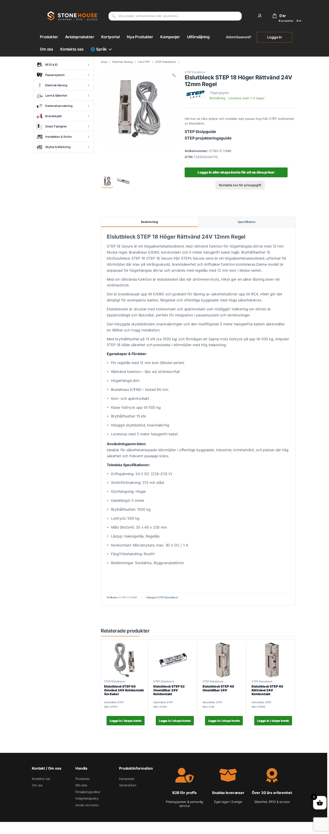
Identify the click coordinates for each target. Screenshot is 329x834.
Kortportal (110, 37)
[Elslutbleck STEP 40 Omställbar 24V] (223, 660)
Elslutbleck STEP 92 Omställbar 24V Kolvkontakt (169, 690)
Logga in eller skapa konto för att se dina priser (236, 172)
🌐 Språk (98, 49)
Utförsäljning (198, 37)
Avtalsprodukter (79, 37)
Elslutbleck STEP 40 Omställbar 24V (218, 688)
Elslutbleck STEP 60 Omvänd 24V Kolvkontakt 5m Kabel (124, 690)
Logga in (274, 37)
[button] (174, 75)
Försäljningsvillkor (87, 792)
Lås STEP (144, 62)
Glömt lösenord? (238, 37)
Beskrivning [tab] (149, 222)
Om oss (46, 49)
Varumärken (127, 785)
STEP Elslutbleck (165, 62)
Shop (104, 62)
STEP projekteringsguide (208, 138)
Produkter (49, 37)
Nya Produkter (140, 37)
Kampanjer (170, 37)
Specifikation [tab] (247, 222)
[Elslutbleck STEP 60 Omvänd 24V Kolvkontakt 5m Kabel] (124, 660)
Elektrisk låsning (122, 62)
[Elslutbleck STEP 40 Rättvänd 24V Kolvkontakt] (272, 660)
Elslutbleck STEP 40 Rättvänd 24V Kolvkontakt (267, 690)
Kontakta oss (71, 49)
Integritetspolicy (87, 798)
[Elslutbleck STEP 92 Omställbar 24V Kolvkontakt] (173, 660)
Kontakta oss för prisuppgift (240, 185)
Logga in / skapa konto (125, 720)
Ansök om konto (86, 805)
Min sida (81, 785)
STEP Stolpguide (201, 131)
